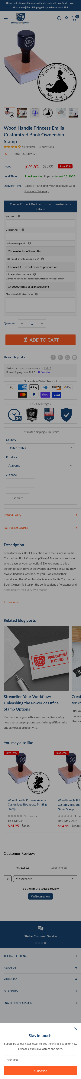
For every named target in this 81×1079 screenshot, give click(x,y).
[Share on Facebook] (53, 357)
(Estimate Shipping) (36, 191)
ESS (6, 153)
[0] (74, 18)
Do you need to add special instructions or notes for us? (35, 278)
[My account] (66, 18)
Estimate (17, 498)
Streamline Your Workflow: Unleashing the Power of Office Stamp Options (31, 702)
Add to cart (44, 340)
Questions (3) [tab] (59, 867)
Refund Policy (12, 515)
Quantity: (9, 323)
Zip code (11, 474)
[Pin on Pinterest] (60, 357)
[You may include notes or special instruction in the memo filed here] (36, 294)
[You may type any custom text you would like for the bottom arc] (22, 229)
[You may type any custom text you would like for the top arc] (19, 216)
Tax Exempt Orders (16, 527)
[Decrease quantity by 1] (22, 323)
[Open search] (59, 18)
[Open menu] (6, 18)
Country (11, 439)
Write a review (40, 896)
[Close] (75, 1028)
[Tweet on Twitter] (67, 357)
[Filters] (8, 878)
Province (11, 457)
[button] (12, 146)
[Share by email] (74, 357)
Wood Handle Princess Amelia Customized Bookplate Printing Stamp (27, 804)
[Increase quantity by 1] (42, 323)
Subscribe (40, 1070)
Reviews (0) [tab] (22, 867)
